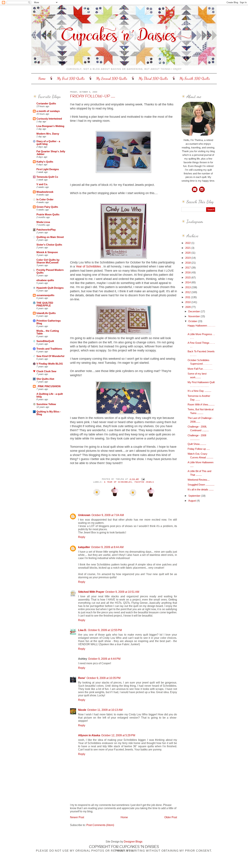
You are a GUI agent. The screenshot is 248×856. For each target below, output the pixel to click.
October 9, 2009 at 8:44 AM (107, 547)
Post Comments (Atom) (100, 824)
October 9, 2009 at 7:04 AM (107, 515)
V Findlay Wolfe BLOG (49, 363)
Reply (81, 536)
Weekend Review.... (199, 479)
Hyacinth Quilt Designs (50, 288)
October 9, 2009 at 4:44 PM (104, 658)
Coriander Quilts (46, 103)
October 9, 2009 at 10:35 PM (103, 677)
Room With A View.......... (201, 404)
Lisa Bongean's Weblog (50, 126)
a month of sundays (48, 111)
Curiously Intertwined (49, 118)
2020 (188, 252)
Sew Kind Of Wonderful (50, 356)
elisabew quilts (45, 280)
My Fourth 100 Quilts (195, 78)
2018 (188, 262)
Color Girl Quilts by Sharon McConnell (47, 261)
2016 (188, 272)
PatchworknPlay (46, 229)
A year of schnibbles (118, 482)
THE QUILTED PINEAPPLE (44, 304)
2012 (188, 292)
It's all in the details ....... (201, 489)
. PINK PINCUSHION (48, 386)
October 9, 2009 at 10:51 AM (122, 591)
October (193, 321)
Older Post (170, 817)
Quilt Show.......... (197, 444)
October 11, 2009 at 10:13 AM (104, 709)
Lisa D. (82, 630)
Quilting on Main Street (50, 237)
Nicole (82, 709)
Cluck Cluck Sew (46, 371)
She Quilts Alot (45, 379)
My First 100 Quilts (71, 78)
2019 (188, 257)
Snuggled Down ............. (201, 484)
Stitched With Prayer (91, 591)
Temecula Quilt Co (47, 177)
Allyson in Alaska (89, 735)
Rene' (82, 677)
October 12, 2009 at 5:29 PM (118, 735)
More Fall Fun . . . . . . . (200, 368)
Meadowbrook (44, 192)
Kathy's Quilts (44, 161)
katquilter (84, 547)
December (194, 311)
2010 (188, 302)
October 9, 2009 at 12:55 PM (105, 630)
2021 (188, 248)
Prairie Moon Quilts (47, 214)
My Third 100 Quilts (153, 78)
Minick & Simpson (47, 252)
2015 (188, 277)
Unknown (84, 515)
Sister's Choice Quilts (49, 244)
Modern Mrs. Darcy (47, 133)
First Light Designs (47, 169)
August (192, 500)
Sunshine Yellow (46, 404)
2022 (188, 243)
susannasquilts (45, 295)
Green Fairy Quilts (47, 207)
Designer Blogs (133, 841)
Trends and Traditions (49, 348)
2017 (188, 267)
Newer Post (77, 817)
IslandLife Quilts (46, 313)
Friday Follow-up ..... (92, 96)
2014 (188, 282)
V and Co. (42, 184)
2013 (188, 287)
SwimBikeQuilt (45, 341)
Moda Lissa (43, 222)
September (194, 495)
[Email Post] (142, 479)
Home (42, 78)
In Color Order (44, 199)
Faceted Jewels (144, 482)
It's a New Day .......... (199, 391)
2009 (188, 307)
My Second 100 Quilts (111, 78)
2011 (188, 297)
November (194, 316)
